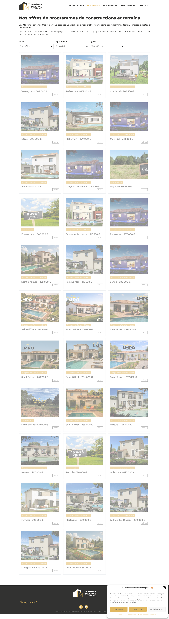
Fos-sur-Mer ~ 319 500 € (79, 282)
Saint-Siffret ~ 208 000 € (79, 329)
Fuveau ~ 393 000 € (32, 520)
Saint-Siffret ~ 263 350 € (34, 329)
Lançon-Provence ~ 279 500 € (82, 186)
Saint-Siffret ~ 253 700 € (34, 377)
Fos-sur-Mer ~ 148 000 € (34, 234)
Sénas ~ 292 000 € (120, 282)
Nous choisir (76, 5)
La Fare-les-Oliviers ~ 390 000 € (127, 520)
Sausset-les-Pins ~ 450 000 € (37, 615)
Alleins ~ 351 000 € (31, 186)
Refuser (137, 609)
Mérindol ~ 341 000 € (121, 139)
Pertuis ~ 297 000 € (32, 472)
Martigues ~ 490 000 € (123, 567)
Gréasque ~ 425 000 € (122, 472)
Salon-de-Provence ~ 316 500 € (83, 234)
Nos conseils (128, 5)
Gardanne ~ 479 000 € (78, 615)
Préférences (156, 609)
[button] (164, 588)
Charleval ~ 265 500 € (122, 91)
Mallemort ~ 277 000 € (78, 139)
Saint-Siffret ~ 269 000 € (79, 424)
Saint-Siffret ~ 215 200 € (123, 329)
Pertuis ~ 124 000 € (76, 472)
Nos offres (93, 5)
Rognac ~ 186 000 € (121, 186)
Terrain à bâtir (116, 182)
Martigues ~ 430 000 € (78, 520)
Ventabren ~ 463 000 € (79, 567)
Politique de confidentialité (127, 615)
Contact (143, 5)
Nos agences (110, 5)
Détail (55, 94)
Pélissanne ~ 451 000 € (78, 91)
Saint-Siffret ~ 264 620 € (79, 377)
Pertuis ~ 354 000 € (121, 424)
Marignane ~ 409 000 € (34, 567)
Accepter (118, 609)
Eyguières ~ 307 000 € (122, 234)
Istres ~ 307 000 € (31, 139)
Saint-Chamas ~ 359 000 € (36, 282)
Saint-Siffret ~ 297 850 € (123, 377)
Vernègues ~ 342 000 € (34, 91)
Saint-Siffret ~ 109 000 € (34, 424)
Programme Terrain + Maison (34, 87)
